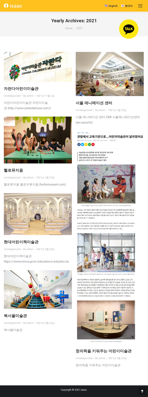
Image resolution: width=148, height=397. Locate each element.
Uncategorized (12, 95)
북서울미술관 (15, 315)
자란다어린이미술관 (21, 88)
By (28, 95)
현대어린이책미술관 (21, 242)
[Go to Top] (142, 391)
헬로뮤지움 (13, 170)
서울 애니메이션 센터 (94, 103)
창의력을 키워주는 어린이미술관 (104, 351)
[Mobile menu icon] (140, 6)
